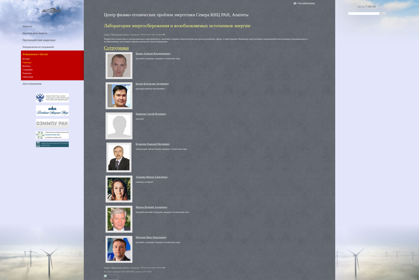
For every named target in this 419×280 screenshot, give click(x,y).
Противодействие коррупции (39, 40)
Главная (107, 34)
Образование (28, 77)
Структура (27, 62)
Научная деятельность (35, 33)
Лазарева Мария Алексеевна (151, 177)
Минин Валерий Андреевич (151, 207)
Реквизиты (27, 73)
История (26, 59)
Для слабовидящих (306, 3)
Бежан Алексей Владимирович (153, 53)
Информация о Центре (35, 54)
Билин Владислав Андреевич (152, 83)
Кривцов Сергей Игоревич (151, 113)
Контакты (26, 66)
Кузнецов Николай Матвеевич (153, 144)
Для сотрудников (32, 83)
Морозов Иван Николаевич (151, 237)
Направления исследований (38, 47)
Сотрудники (27, 70)
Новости (27, 26)
